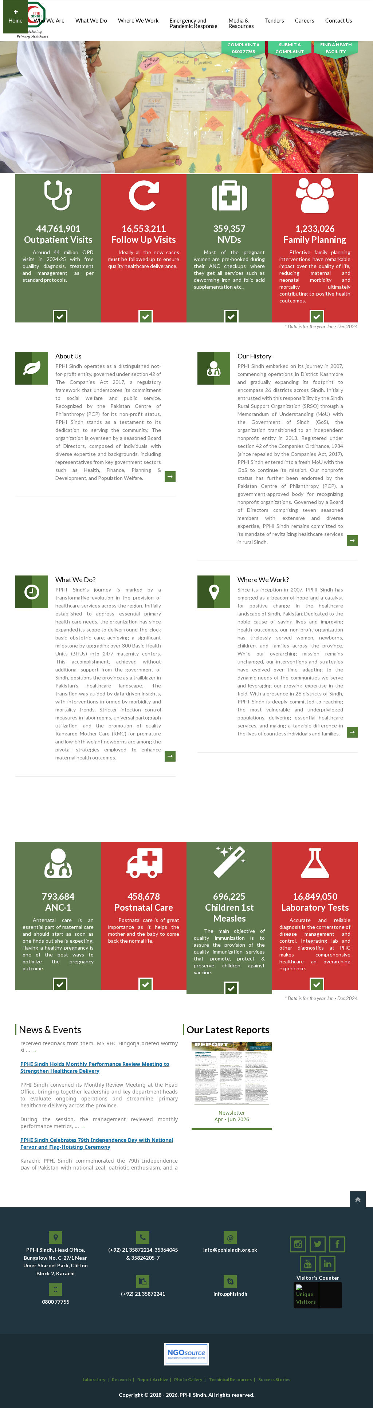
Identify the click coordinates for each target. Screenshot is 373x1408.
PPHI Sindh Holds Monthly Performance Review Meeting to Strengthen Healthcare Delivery (94, 1042)
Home (15, 20)
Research (121, 1379)
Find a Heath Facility (336, 48)
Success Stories (274, 1379)
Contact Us (338, 20)
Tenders (274, 20)
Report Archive (152, 1379)
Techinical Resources (230, 1379)
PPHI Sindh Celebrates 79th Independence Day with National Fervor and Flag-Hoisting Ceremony (96, 1118)
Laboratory (94, 1379)
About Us (68, 356)
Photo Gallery (188, 1379)
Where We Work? (263, 579)
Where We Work (138, 20)
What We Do (91, 20)
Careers (304, 20)
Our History (254, 356)
